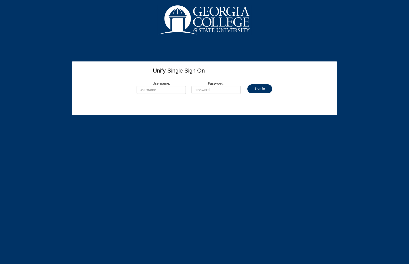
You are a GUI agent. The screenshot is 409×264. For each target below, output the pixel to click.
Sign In (259, 88)
